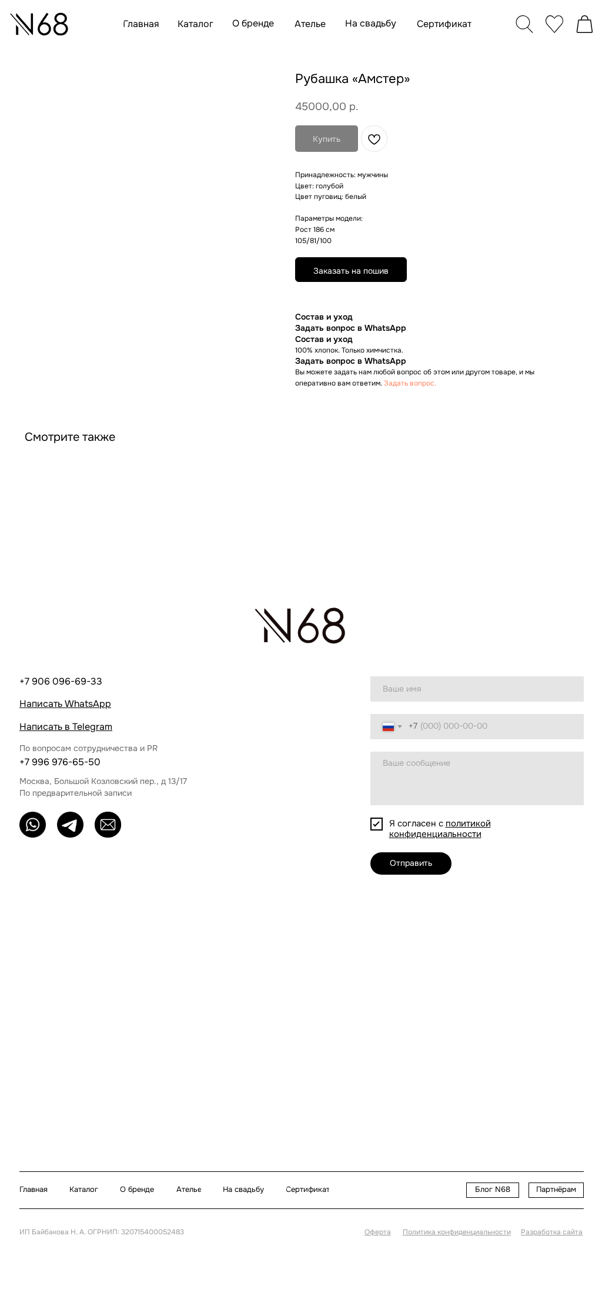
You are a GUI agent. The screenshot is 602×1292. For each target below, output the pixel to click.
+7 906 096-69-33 (60, 681)
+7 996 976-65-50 (60, 762)
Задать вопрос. (410, 383)
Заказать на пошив (351, 270)
